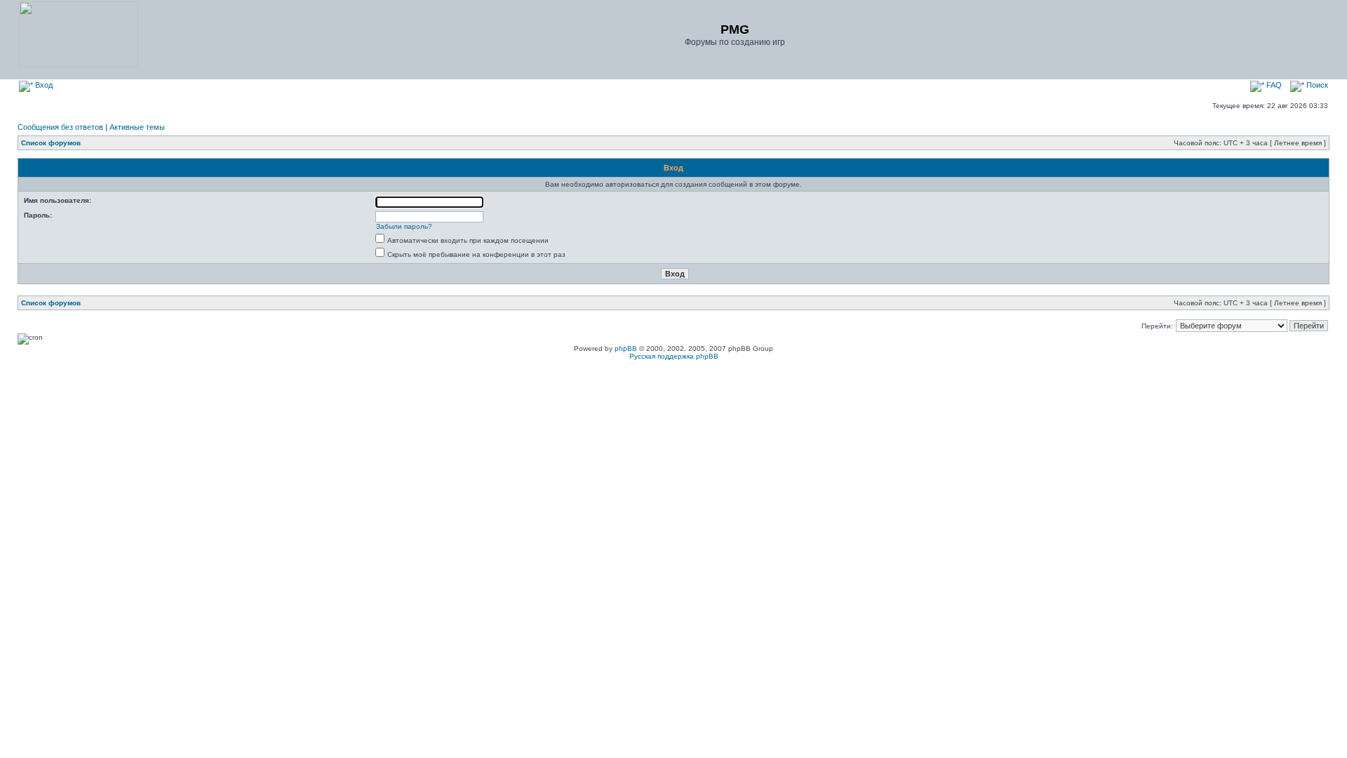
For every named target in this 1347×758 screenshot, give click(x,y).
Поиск (1316, 85)
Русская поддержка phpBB (673, 356)
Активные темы (137, 127)
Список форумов (51, 143)
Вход (43, 85)
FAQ (1273, 85)
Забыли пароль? (404, 226)
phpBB (626, 348)
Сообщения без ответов (60, 127)
